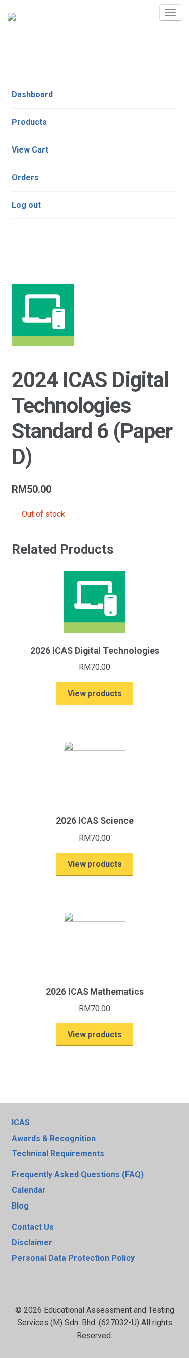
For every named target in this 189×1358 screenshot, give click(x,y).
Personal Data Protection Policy (73, 1258)
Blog (20, 1206)
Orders (25, 177)
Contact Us (33, 1227)
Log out (26, 205)
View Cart (30, 150)
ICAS (21, 1122)
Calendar (29, 1190)
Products (29, 122)
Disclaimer (32, 1242)
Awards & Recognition (54, 1138)
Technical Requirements (58, 1153)
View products (95, 693)
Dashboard (32, 94)
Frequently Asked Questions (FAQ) (78, 1174)
